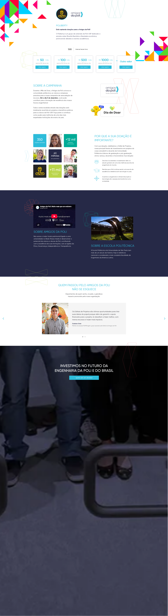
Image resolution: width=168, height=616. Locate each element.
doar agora (42, 67)
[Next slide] (164, 318)
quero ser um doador (84, 378)
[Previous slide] (3, 318)
